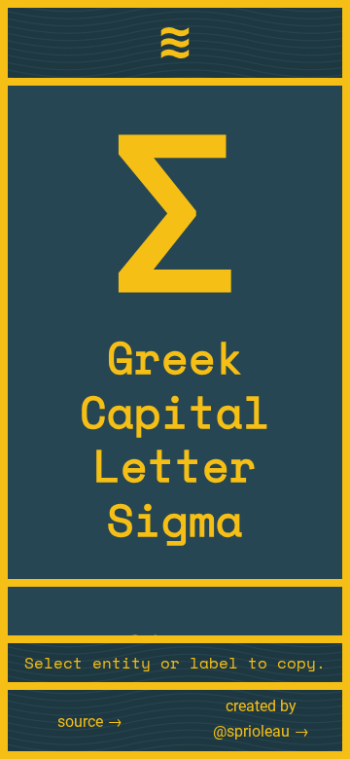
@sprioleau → (261, 731)
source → (89, 721)
